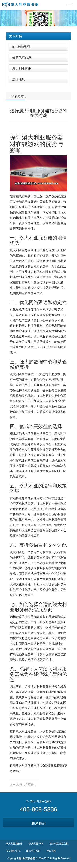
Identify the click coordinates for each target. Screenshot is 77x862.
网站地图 (51, 850)
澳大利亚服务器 (36, 237)
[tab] (38, 36)
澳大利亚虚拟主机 (58, 843)
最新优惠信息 (21, 57)
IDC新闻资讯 (21, 46)
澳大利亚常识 (21, 68)
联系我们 (38, 823)
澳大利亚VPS (36, 843)
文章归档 (15, 36)
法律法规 (18, 79)
